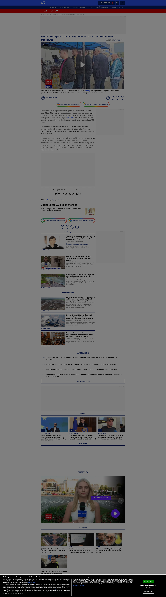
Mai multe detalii (31, 582)
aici (55, 589)
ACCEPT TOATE (148, 581)
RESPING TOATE (148, 591)
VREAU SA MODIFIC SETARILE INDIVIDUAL (148, 586)
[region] (83, 585)
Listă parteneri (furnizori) (78, 585)
